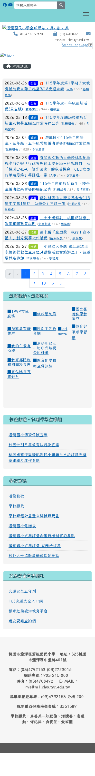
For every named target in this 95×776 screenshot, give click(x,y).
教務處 (9, 209)
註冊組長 (68, 123)
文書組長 (44, 224)
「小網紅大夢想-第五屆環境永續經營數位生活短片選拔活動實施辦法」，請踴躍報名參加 (47, 252)
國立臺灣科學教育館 (79, 313)
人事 (69, 89)
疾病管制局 (46, 314)
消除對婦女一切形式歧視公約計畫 (44, 347)
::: (4, 60)
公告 (33, 83)
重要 (33, 117)
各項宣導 (38, 149)
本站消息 (19, 66)
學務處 (77, 238)
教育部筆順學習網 (79, 332)
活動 (33, 232)
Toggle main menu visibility (86, 13)
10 (43, 283)
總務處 (65, 224)
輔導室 (54, 109)
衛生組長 (56, 238)
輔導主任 (32, 109)
